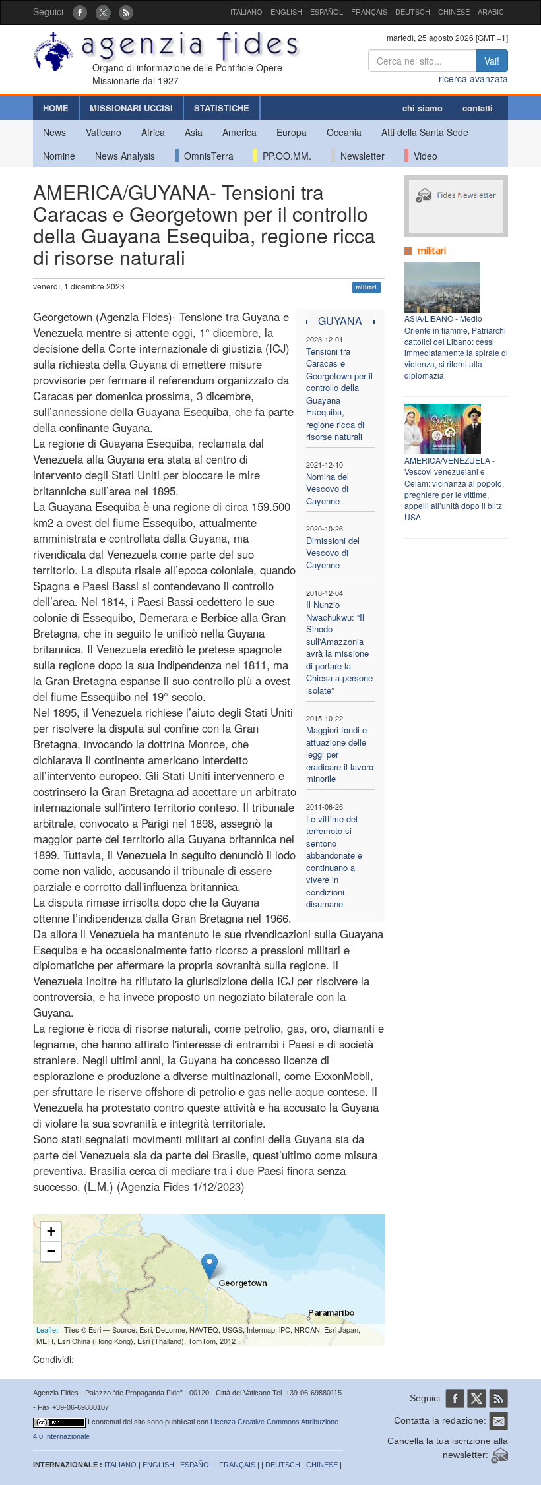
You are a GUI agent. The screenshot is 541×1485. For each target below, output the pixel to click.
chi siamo (422, 108)
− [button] (51, 1251)
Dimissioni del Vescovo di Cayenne (333, 552)
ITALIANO (246, 11)
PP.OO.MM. (284, 155)
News (54, 131)
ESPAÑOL (326, 11)
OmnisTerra (206, 155)
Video (422, 155)
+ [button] (51, 1231)
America (239, 131)
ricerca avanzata (473, 78)
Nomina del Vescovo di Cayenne (327, 488)
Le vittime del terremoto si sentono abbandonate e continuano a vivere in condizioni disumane (334, 861)
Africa (153, 131)
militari (366, 287)
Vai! (491, 60)
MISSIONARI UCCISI (131, 108)
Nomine (59, 155)
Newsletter (360, 155)
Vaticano (103, 131)
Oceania (344, 131)
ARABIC (491, 11)
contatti (477, 108)
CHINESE (454, 11)
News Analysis (125, 155)
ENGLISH (286, 11)
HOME (56, 108)
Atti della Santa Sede (424, 131)
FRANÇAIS (369, 11)
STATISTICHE (221, 108)
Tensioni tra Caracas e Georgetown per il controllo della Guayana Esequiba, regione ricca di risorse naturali (339, 394)
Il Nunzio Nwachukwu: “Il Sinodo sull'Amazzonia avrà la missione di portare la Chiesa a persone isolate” (339, 647)
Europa (291, 131)
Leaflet (47, 1329)
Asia (194, 131)
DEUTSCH (412, 11)
